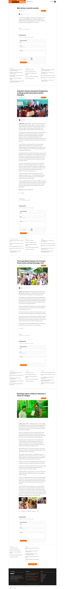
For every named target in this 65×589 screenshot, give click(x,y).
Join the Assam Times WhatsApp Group (31, 579)
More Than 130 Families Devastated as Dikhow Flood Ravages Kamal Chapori (16, 381)
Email (22, 46)
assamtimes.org (16, 579)
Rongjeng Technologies (35, 576)
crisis (29, 22)
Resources (42, 578)
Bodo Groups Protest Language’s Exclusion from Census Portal (17, 248)
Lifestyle (39, 586)
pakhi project (33, 511)
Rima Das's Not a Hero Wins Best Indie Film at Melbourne (16, 79)
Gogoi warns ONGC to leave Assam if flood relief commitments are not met (47, 80)
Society (28, 586)
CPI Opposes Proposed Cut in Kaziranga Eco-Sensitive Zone (16, 376)
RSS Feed (14, 586)
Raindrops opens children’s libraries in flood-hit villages (48, 75)
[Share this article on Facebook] (21, 10)
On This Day (14, 587)
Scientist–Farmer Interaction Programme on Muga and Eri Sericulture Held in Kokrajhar (48, 70)
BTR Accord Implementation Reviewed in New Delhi (16, 246)
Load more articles (32, 564)
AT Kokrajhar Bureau (22, 198)
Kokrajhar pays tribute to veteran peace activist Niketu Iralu (48, 78)
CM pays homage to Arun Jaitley (29, 69)
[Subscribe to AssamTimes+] (55, 1)
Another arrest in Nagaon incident (29, 78)
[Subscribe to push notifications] (51, 1)
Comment (21, 50)
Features (34, 586)
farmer (27, 17)
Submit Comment (23, 62)
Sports (36, 586)
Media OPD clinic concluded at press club (30, 71)
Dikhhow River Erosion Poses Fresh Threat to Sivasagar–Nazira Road (15, 378)
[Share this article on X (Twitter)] (23, 10)
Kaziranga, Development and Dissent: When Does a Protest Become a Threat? (16, 73)
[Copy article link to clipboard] (25, 10)
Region (17, 586)
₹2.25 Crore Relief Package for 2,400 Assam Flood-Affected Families (16, 384)
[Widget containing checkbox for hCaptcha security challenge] (26, 59)
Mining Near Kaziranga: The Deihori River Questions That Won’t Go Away (16, 76)
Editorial (25, 586)
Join (41, 573)
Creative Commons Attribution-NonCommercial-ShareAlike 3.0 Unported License (16, 577)
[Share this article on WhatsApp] (19, 10)
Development (30, 586)
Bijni (28, 19)
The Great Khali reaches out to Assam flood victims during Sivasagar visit (47, 73)
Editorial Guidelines (43, 574)
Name (20, 42)
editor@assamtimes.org (16, 580)
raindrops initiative (29, 511)
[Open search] (53, 1)
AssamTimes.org (12, 575)
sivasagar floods (23, 511)
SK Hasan (20, 334)
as (22, 20)
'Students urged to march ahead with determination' (31, 76)
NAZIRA (20, 291)
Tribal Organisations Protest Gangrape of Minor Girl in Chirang (17, 244)
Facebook (34, 578)
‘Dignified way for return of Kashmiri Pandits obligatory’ (31, 74)
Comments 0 (44, 10)
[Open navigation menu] (10, 1)
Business (22, 586)
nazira (22, 328)
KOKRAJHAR (21, 123)
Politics (20, 586)
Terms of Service (43, 577)
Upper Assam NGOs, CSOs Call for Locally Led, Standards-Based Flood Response (16, 70)
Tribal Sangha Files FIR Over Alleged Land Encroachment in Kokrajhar (15, 251)
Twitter (30, 578)
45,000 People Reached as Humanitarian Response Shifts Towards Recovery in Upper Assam (17, 81)
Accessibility (11, 587)
